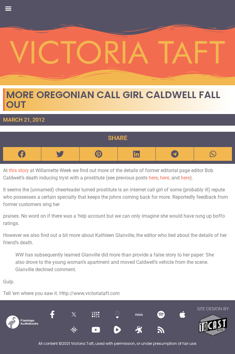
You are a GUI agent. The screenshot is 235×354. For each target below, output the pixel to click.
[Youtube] (95, 329)
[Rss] (161, 329)
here (153, 178)
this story (19, 170)
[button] (8, 8)
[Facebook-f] (52, 314)
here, (165, 178)
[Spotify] (161, 314)
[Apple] (182, 314)
